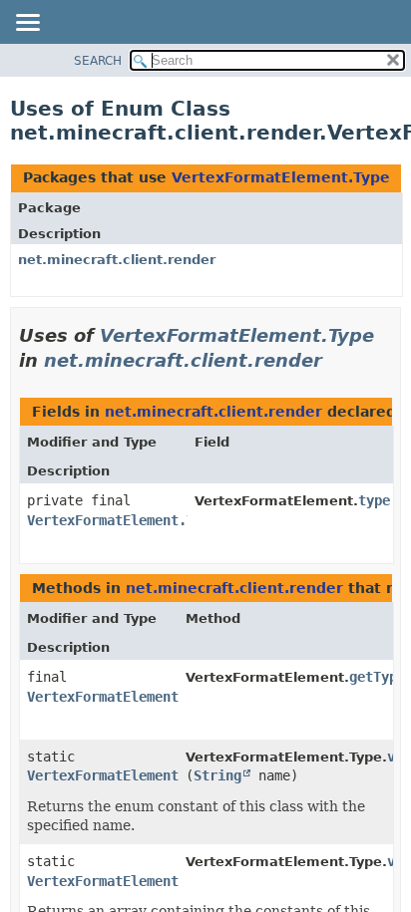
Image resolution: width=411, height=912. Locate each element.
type (374, 500)
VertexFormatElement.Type (281, 177)
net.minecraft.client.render (116, 259)
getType (377, 677)
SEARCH (98, 61)
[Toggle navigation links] (27, 24)
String (217, 775)
